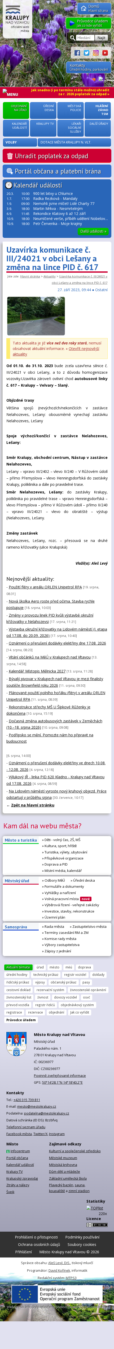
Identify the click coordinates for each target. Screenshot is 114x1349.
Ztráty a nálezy (17, 1185)
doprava (84, 967)
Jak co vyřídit (79, 1012)
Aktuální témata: (18, 967)
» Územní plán (53, 917)
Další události (93, 231)
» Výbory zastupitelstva (61, 944)
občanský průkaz (63, 982)
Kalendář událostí (38, 185)
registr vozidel (75, 974)
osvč (86, 997)
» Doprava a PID (55, 864)
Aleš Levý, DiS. (59, 1263)
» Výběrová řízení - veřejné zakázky (70, 904)
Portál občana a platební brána (58, 171)
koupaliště (57, 1191)
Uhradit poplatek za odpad (51, 156)
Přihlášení (23, 1251)
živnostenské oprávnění (88, 990)
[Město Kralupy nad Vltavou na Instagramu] (97, 52)
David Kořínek (59, 1270)
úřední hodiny (16, 974)
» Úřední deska (83, 880)
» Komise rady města (59, 938)
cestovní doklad (18, 990)
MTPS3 (71, 1278)
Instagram (57, 1134)
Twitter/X (40, 1134)
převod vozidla (17, 1005)
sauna (80, 1185)
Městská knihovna (63, 1165)
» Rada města (53, 926)
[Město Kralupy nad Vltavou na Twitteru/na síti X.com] (88, 52)
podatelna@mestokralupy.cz (46, 1113)
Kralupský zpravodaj (22, 1178)
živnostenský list (18, 997)
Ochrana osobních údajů (39, 1244)
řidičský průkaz (17, 982)
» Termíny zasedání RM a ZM (65, 932)
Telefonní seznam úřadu (25, 1127)
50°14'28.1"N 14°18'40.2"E (62, 1082)
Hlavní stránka (30, 276)
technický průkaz (45, 974)
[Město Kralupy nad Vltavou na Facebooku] (79, 52)
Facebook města (19, 1134)
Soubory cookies (82, 1244)
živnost (42, 997)
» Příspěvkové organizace (63, 858)
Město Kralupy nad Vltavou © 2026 (69, 1251)
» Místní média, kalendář (62, 870)
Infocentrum (20, 1151)
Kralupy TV (14, 1171)
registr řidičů (45, 1005)
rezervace (35, 1012)
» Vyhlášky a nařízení (59, 892)
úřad (40, 967)
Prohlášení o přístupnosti (36, 1237)
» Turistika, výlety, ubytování (64, 852)
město (54, 967)
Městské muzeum (63, 1158)
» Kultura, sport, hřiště (59, 845)
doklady (98, 974)
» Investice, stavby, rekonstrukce (68, 911)
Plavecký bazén (61, 1185)
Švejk (10, 1192)
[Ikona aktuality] (36, 334)
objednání (56, 1012)
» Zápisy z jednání (56, 951)
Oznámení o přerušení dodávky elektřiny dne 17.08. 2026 (57, 643)
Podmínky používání (82, 1237)
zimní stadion (79, 1191)
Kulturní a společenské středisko (75, 1151)
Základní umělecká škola (68, 1178)
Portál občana (17, 1158)
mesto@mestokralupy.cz (36, 1106)
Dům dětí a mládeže (64, 1171)
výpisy (40, 982)
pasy (86, 982)
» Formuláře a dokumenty (63, 886)
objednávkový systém (77, 1005)
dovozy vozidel (65, 997)
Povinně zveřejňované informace (60, 1075)
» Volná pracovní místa (66, 898)
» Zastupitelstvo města (88, 926)
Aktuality (49, 276)
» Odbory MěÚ (53, 880)
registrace (14, 1012)
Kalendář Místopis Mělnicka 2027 (37, 671)
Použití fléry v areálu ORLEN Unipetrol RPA (45, 586)
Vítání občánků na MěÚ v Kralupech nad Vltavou (50, 657)
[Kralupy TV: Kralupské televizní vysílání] (105, 52)
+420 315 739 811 (27, 1100)
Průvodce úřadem (21, 1020)
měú (68, 967)
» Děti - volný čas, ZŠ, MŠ (61, 839)
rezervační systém (50, 990)
